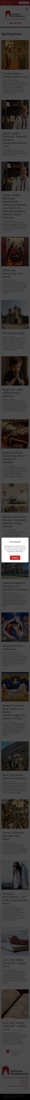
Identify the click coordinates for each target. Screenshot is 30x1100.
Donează (15, 557)
